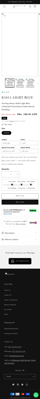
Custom (6, 133)
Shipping (11, 121)
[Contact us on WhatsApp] (36, 395)
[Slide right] (37, 83)
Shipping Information (11, 328)
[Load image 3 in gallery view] (30, 82)
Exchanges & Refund (11, 333)
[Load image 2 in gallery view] (19, 82)
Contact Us (8, 295)
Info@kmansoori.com (16, 355)
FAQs (6, 314)
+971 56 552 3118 (14, 347)
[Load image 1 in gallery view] (9, 82)
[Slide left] (2, 83)
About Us (7, 290)
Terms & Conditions (10, 300)
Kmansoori (17, 398)
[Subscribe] (33, 376)
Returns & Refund (10, 304)
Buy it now (20, 202)
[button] (4, 6)
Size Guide (7, 309)
